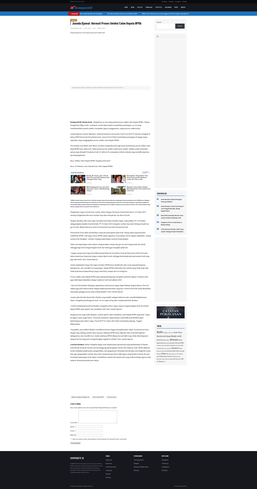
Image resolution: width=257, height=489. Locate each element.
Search (159, 22)
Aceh (160, 332)
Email (72, 431)
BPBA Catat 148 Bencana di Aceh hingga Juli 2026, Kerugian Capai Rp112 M (162, 14)
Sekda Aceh (177, 359)
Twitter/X (171, 2)
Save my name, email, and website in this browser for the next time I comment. (100, 439)
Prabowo (178, 356)
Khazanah (168, 7)
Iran (176, 345)
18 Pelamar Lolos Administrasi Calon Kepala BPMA (94, 166)
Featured (109, 470)
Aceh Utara (178, 332)
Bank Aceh (160, 340)
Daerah (108, 474)
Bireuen (174, 339)
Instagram (178, 2)
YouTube (184, 2)
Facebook (164, 2)
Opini (176, 7)
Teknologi (148, 7)
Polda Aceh (162, 356)
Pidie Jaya (168, 354)
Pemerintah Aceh (173, 351)
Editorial (109, 460)
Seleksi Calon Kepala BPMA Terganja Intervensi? (93, 161)
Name (72, 427)
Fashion (108, 477)
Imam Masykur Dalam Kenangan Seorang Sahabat (171, 200)
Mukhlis (181, 348)
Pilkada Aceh (174, 354)
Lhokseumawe (160, 348)
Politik (139, 7)
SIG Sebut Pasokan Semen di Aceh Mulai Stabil (119, 14)
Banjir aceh (176, 336)
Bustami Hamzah (175, 343)
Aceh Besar (165, 333)
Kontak (136, 470)
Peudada (159, 354)
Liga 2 (165, 348)
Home (126, 7)
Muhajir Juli (78, 28)
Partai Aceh (164, 351)
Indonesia (172, 345)
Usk (164, 362)
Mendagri (169, 348)
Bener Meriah (167, 340)
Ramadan (159, 359)
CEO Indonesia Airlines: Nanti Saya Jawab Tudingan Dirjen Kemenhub (172, 230)
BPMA (180, 340)
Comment (74, 423)
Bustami (168, 343)
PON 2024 (172, 356)
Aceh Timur (170, 332)
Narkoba (159, 351)
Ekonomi (73, 20)
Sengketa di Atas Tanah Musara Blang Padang (171, 223)
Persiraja (181, 351)
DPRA (182, 343)
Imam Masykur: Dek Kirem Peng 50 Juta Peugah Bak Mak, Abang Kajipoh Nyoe (172, 208)
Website (73, 435)
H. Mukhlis (167, 345)
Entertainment (111, 467)
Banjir (169, 336)
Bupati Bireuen (161, 343)
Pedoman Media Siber (141, 467)
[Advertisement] (110, 106)
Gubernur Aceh (160, 345)
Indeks (183, 7)
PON (168, 356)
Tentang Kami (139, 460)
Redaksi (136, 463)
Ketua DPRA (180, 345)
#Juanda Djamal (111, 397)
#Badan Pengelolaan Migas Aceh (80, 397)
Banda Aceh (161, 336)
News (132, 7)
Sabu (163, 359)
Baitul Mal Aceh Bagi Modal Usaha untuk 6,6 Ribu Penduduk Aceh (172, 216)
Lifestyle (158, 7)
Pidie (163, 353)
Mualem (175, 348)
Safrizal (167, 359)
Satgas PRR (172, 359)
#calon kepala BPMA (98, 397)
